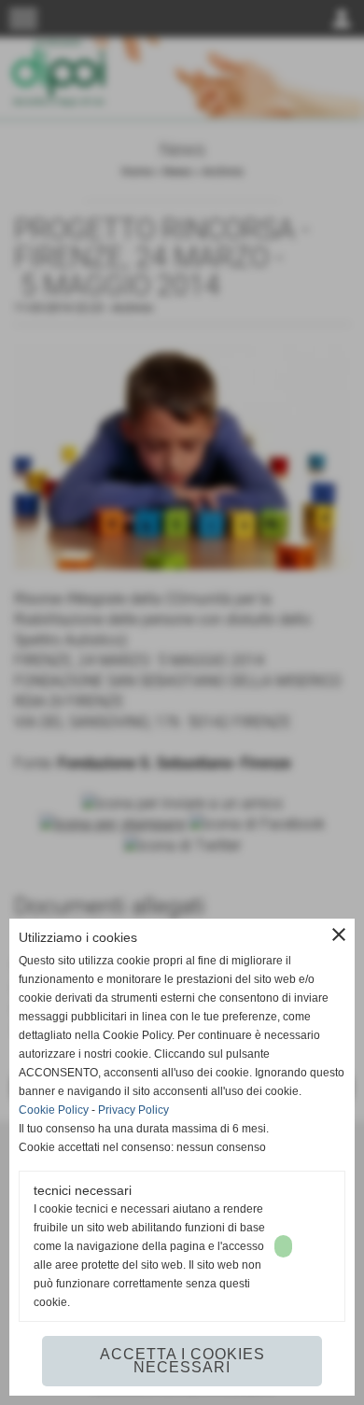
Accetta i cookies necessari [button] (182, 1360)
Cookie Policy (54, 1110)
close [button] (339, 934)
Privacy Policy (133, 1110)
